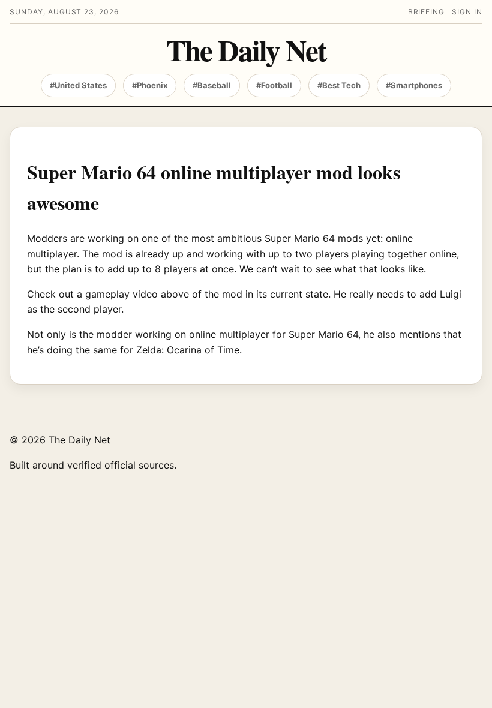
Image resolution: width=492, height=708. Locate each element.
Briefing (426, 11)
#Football (274, 85)
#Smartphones (414, 85)
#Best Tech (339, 85)
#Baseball (212, 85)
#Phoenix (149, 85)
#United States (78, 85)
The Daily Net (246, 50)
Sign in (467, 11)
